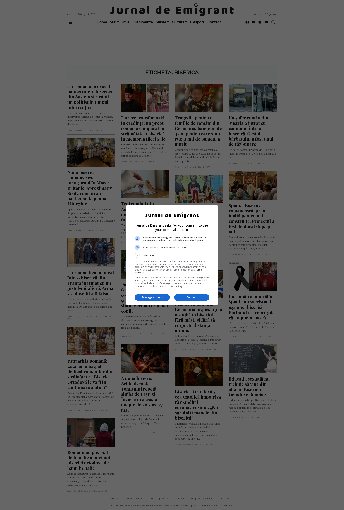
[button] (172, 255)
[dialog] (172, 255)
